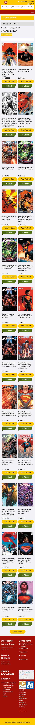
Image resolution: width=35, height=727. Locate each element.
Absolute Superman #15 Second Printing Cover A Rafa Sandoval (25, 462)
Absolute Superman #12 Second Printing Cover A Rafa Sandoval (9, 364)
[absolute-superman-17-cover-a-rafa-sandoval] (26, 495)
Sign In (31, 4)
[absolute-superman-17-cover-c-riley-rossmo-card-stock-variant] (9, 544)
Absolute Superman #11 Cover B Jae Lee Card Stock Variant (9, 217)
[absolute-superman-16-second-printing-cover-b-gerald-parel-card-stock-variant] (9, 495)
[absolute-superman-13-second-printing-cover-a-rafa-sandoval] (9, 397)
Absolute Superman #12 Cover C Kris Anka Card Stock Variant (25, 315)
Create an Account (26, 1)
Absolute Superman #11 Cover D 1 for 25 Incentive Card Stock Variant (25, 218)
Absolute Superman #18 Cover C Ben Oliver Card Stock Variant (25, 609)
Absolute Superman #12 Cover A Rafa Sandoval (8, 315)
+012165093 (24, 648)
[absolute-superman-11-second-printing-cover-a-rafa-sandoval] (9, 250)
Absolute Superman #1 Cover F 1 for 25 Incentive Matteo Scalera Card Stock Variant (9, 73)
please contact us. (23, 710)
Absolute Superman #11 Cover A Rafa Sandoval (25, 168)
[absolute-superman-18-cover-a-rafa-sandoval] (9, 593)
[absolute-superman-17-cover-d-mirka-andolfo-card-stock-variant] (26, 544)
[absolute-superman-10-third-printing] (9, 153)
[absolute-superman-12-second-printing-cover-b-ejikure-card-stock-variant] (26, 348)
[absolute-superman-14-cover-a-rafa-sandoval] (9, 446)
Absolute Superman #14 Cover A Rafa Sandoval (8, 462)
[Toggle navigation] (32, 11)
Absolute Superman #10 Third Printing (8, 168)
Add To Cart (10, 81)
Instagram (24, 659)
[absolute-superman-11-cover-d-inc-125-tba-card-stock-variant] (26, 202)
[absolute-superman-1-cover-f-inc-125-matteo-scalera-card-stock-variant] (9, 55)
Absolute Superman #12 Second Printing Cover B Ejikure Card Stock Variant (24, 365)
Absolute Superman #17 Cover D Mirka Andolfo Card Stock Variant (24, 561)
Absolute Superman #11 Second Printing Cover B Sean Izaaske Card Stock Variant (25, 267)
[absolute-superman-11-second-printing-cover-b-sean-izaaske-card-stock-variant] (26, 250)
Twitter (23, 656)
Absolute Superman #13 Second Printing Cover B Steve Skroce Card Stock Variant (25, 414)
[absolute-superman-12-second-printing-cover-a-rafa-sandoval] (9, 348)
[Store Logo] (5, 2)
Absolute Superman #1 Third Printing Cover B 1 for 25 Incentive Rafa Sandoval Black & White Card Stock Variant (9, 121)
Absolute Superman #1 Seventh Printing (25, 70)
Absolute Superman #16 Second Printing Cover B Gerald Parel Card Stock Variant (8, 512)
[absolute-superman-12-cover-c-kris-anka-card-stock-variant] (26, 299)
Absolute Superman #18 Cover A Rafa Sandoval (8, 609)
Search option (9, 18)
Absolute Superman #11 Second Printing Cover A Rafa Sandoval (9, 266)
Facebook (23, 652)
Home (4, 24)
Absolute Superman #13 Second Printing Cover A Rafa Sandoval (9, 413)
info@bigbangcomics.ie (27, 645)
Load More (17, 631)
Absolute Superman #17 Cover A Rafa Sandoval (24, 511)
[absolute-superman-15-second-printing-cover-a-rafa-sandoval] (26, 446)
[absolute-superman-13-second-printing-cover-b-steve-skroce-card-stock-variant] (26, 397)
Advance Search (7, 35)
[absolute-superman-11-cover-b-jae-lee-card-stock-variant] (9, 202)
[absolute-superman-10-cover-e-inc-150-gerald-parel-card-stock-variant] (26, 104)
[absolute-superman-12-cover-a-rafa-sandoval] (9, 299)
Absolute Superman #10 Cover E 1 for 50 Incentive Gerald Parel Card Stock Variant (25, 120)
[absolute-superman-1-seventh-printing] (26, 55)
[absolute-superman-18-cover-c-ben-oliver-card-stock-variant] (26, 593)
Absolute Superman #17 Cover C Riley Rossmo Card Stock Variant (8, 561)
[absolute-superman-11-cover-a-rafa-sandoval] (26, 153)
